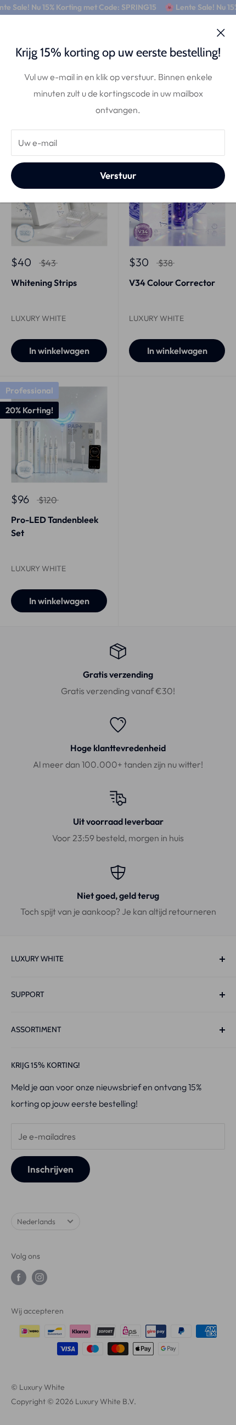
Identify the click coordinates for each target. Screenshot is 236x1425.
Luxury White (38, 318)
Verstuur (118, 175)
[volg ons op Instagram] (39, 1278)
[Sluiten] (221, 32)
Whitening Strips (44, 282)
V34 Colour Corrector (172, 282)
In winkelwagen (59, 350)
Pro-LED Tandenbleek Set (54, 526)
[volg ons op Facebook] (18, 1278)
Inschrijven (50, 1169)
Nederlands (36, 1221)
